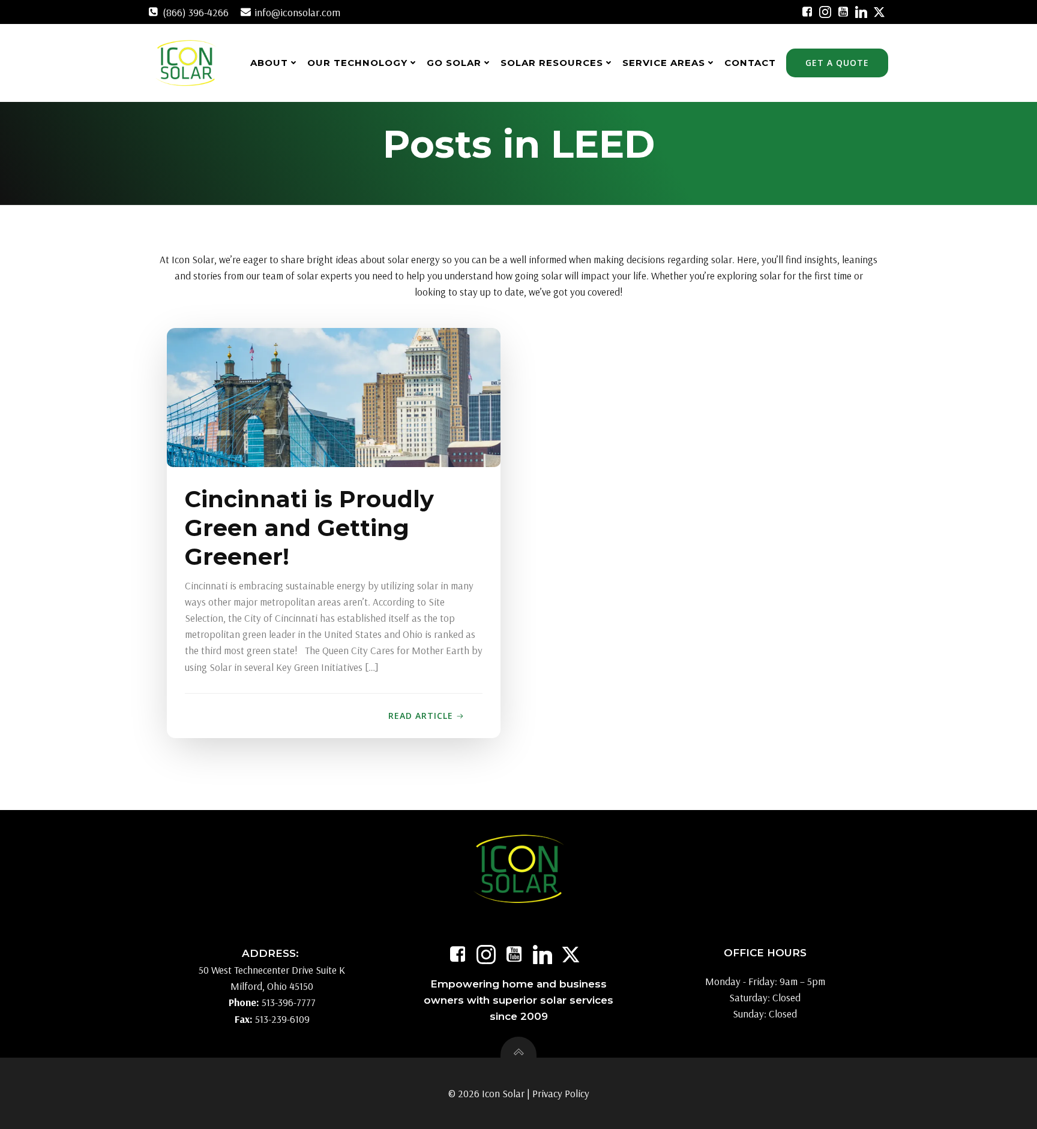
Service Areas (663, 62)
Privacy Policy (560, 1093)
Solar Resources (551, 62)
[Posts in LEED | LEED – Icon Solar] (807, 12)
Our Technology (357, 62)
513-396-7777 (289, 1002)
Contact (750, 62)
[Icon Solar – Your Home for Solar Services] (186, 63)
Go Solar (454, 62)
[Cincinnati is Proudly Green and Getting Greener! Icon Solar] (333, 396)
